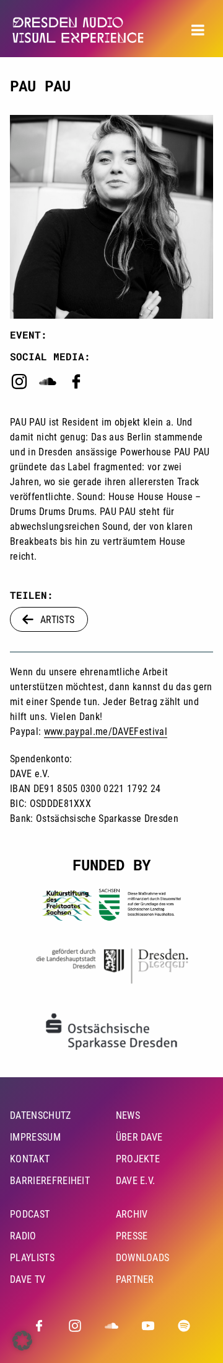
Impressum (35, 1137)
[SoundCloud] (47, 387)
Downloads (143, 1258)
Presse (132, 1236)
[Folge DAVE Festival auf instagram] (75, 1325)
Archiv (132, 1214)
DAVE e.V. (135, 1181)
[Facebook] (76, 387)
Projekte (138, 1159)
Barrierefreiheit (50, 1181)
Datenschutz (40, 1115)
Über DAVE (139, 1137)
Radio (23, 1236)
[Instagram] (19, 387)
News (128, 1115)
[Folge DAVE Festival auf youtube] (148, 1325)
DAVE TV (27, 1279)
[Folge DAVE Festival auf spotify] (184, 1325)
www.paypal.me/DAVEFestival (105, 731)
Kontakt (30, 1159)
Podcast (30, 1214)
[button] (22, 1340)
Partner (135, 1279)
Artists (57, 619)
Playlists (32, 1258)
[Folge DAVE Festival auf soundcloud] (111, 1325)
